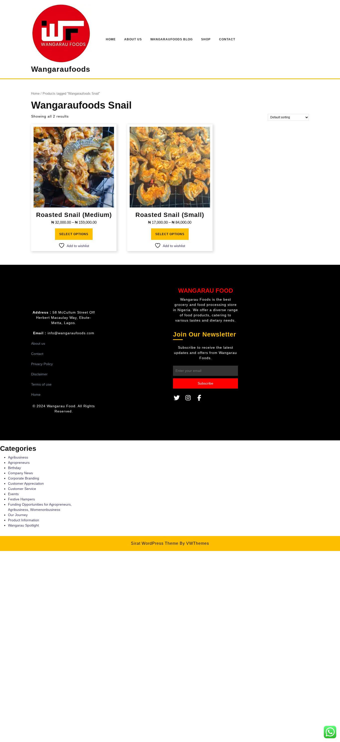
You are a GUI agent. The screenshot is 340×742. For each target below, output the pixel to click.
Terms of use (41, 384)
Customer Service (22, 489)
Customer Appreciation (26, 483)
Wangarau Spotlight (23, 525)
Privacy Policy (42, 364)
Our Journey (18, 515)
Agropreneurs (19, 463)
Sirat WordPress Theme (154, 543)
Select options (73, 234)
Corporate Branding (23, 478)
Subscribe (205, 383)
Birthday (14, 468)
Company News (20, 473)
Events (13, 494)
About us (38, 343)
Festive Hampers (21, 499)
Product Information (23, 520)
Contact (227, 39)
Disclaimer (39, 374)
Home (111, 39)
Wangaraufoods (60, 69)
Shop (206, 39)
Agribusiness (18, 457)
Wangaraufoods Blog (171, 39)
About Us (133, 39)
